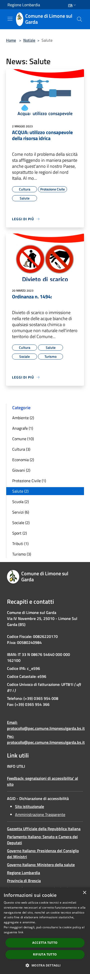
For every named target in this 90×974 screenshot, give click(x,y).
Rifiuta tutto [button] (45, 954)
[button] (44, 965)
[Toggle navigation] (10, 19)
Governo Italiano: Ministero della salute (41, 865)
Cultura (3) (21, 449)
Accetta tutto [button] (45, 943)
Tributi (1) (20, 544)
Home (11, 40)
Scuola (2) (20, 502)
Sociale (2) (21, 523)
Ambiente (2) (23, 418)
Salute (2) (20, 491)
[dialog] (45, 930)
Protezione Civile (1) (29, 481)
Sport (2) (19, 533)
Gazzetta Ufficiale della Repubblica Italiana (43, 829)
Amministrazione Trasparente (40, 814)
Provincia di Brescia (24, 881)
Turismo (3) (21, 554)
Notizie (29, 40)
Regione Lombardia (23, 873)
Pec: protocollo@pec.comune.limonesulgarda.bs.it (46, 739)
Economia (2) (23, 460)
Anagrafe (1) (22, 428)
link (20, 932)
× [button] (84, 893)
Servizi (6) (20, 512)
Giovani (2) (21, 470)
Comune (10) (23, 439)
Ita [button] (70, 5)
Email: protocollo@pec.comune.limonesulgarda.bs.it (46, 725)
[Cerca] (79, 19)
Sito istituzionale (29, 806)
